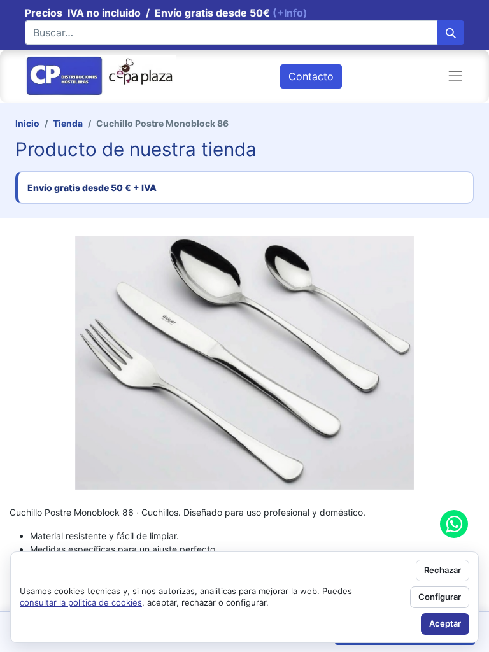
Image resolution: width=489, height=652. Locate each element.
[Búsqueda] (450, 32)
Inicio (27, 123)
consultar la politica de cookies (81, 602)
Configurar (439, 597)
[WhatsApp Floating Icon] (454, 524)
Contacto (311, 76)
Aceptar (445, 623)
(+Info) (290, 12)
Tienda (68, 123)
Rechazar (442, 570)
